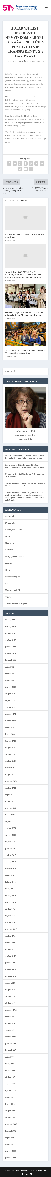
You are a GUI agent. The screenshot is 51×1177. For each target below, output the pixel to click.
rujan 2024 (9, 727)
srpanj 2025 (10, 680)
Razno (7, 583)
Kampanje (9, 543)
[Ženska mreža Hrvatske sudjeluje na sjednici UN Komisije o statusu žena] (25, 334)
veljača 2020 (10, 841)
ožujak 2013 (10, 1003)
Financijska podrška (13, 529)
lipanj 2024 (10, 734)
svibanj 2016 (10, 895)
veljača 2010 (10, 1029)
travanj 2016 (10, 902)
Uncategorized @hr (13, 590)
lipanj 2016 (10, 888)
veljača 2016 (10, 915)
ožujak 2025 (10, 693)
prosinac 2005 (11, 1124)
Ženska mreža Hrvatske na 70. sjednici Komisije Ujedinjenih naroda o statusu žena (25, 484)
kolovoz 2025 (10, 673)
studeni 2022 (10, 787)
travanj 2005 (10, 1151)
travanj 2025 (10, 686)
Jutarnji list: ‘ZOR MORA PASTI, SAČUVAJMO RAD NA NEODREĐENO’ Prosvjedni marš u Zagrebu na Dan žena (23, 274)
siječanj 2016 (10, 922)
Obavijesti (9, 563)
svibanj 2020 (10, 835)
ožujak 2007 (10, 1077)
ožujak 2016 (10, 908)
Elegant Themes (21, 1170)
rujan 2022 (9, 794)
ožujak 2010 (10, 1023)
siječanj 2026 (10, 639)
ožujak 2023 (10, 774)
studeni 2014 (10, 969)
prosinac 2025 (11, 646)
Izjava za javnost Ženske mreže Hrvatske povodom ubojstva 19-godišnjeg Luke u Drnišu (24, 466)
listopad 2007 (10, 1050)
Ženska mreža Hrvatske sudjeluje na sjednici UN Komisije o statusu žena (25, 351)
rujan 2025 (9, 666)
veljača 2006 (10, 1117)
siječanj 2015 (10, 955)
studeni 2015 (10, 935)
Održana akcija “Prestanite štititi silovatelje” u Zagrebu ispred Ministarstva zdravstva (25, 313)
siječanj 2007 (10, 1090)
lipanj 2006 (10, 1104)
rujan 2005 (9, 1137)
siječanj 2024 (10, 760)
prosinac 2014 (11, 962)
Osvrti (7, 569)
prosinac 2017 (11, 848)
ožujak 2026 (10, 633)
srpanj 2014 (10, 982)
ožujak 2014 (10, 989)
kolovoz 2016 (10, 882)
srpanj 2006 (10, 1097)
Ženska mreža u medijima (34, 61)
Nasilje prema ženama (14, 556)
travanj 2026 (10, 626)
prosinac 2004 (11, 1157)
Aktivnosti (9, 516)
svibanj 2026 (10, 619)
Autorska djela (25, 438)
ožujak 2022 (10, 801)
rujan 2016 (9, 875)
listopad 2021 (10, 814)
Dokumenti (10, 522)
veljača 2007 (10, 1083)
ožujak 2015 (10, 949)
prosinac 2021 (11, 808)
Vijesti (20, 61)
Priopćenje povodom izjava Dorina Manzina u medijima (24, 235)
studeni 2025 (10, 653)
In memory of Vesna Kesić (25, 434)
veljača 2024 (10, 754)
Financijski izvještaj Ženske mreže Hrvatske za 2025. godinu (24, 475)
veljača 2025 (10, 700)
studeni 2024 (10, 720)
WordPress (42, 1170)
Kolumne (9, 549)
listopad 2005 (10, 1130)
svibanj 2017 (10, 861)
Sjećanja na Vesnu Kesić (25, 431)
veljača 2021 (10, 821)
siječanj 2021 (10, 828)
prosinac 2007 (11, 1043)
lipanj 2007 (10, 1063)
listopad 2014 (10, 976)
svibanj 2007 (10, 1070)
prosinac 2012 (11, 1009)
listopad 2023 (10, 767)
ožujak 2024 (10, 747)
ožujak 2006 (10, 1110)
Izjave (7, 536)
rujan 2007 (9, 1056)
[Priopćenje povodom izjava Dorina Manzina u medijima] (25, 218)
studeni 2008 (10, 1036)
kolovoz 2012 (10, 1016)
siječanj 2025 (10, 707)
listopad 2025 (10, 660)
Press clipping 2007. (13, 576)
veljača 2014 (10, 996)
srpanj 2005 (10, 1144)
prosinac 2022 (11, 781)
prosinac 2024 (11, 713)
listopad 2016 (10, 868)
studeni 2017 (10, 855)
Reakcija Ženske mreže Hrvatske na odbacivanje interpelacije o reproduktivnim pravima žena (25, 457)
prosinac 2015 (11, 929)
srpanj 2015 (10, 942)
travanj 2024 (10, 740)
